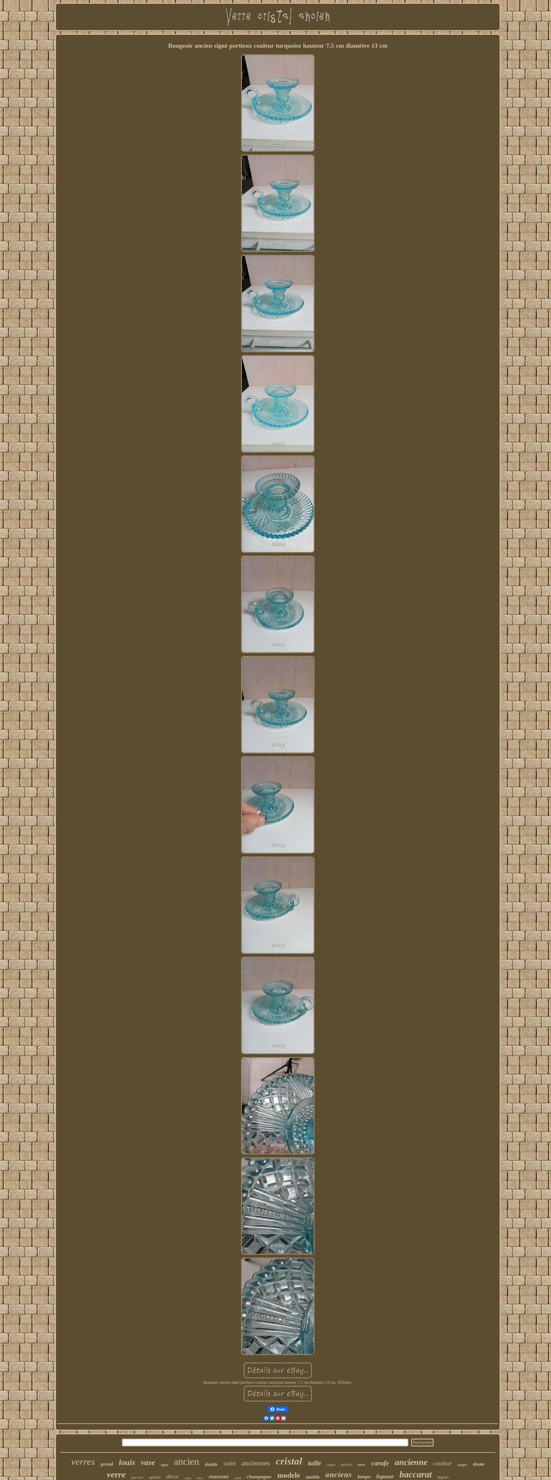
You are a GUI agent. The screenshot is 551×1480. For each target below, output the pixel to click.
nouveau (219, 1476)
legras (443, 1477)
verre (116, 1474)
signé (331, 1464)
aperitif (155, 1477)
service (346, 1464)
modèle (313, 1477)
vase (148, 1462)
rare (361, 1464)
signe (164, 1465)
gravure (137, 1477)
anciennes (255, 1463)
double (211, 1464)
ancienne (411, 1462)
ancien (186, 1461)
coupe (188, 1478)
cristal (289, 1461)
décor (172, 1476)
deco (200, 1478)
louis (127, 1462)
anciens (338, 1474)
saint (229, 1463)
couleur (442, 1463)
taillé (237, 1478)
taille (314, 1463)
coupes (462, 1465)
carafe (380, 1463)
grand (107, 1464)
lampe (364, 1476)
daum (478, 1464)
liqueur (385, 1476)
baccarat (415, 1474)
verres (83, 1461)
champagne (259, 1476)
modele (288, 1475)
